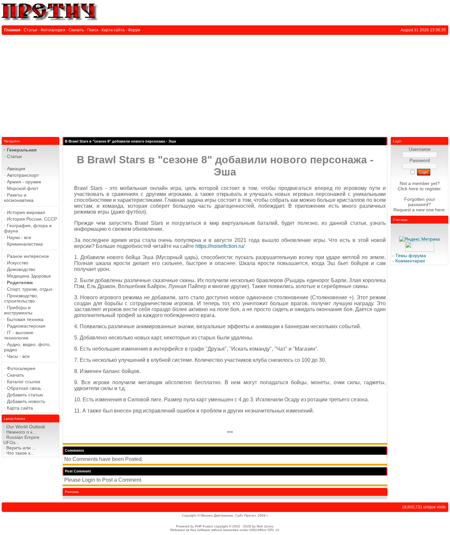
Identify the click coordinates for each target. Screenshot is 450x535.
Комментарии (410, 260)
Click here (408, 188)
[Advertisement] (225, 84)
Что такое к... (20, 453)
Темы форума (410, 255)
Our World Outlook (25, 426)
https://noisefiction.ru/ (219, 246)
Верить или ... (21, 447)
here (440, 209)
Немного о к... (21, 432)
